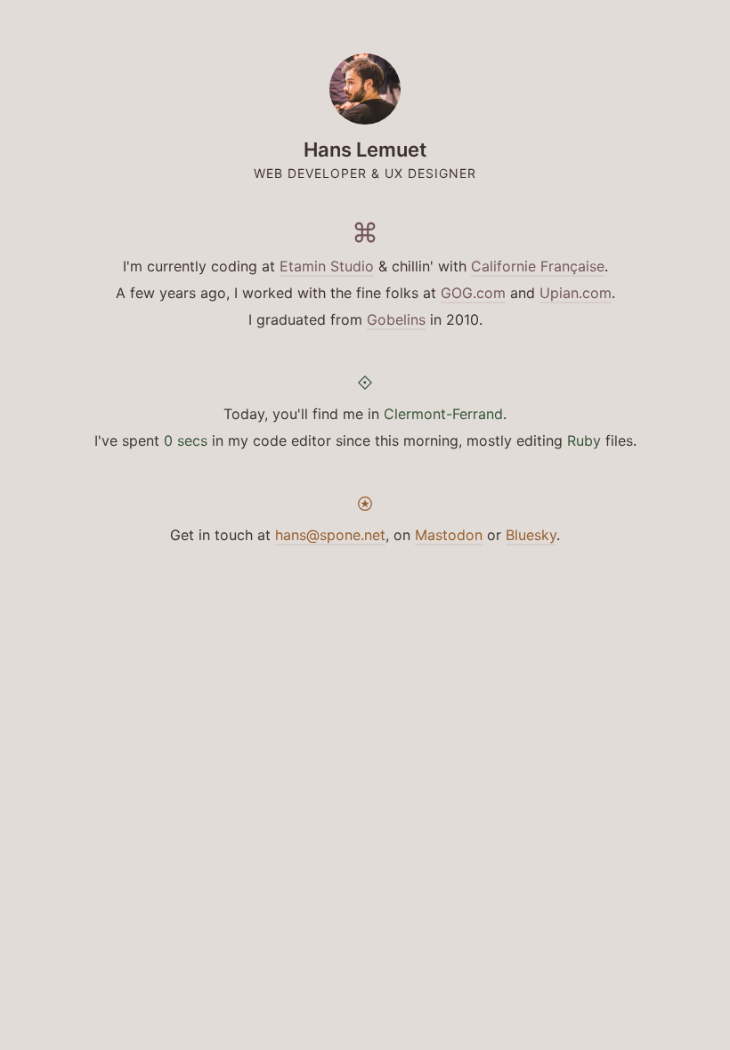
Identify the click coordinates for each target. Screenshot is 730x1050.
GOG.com (473, 293)
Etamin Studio (327, 266)
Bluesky (531, 535)
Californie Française (537, 266)
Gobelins (396, 319)
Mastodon (449, 535)
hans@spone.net (330, 535)
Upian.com (575, 293)
